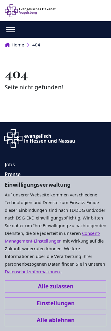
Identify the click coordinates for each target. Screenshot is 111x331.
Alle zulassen (55, 286)
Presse (13, 174)
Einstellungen (56, 303)
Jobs (10, 164)
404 (36, 45)
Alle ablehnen (56, 320)
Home (18, 45)
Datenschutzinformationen (33, 272)
